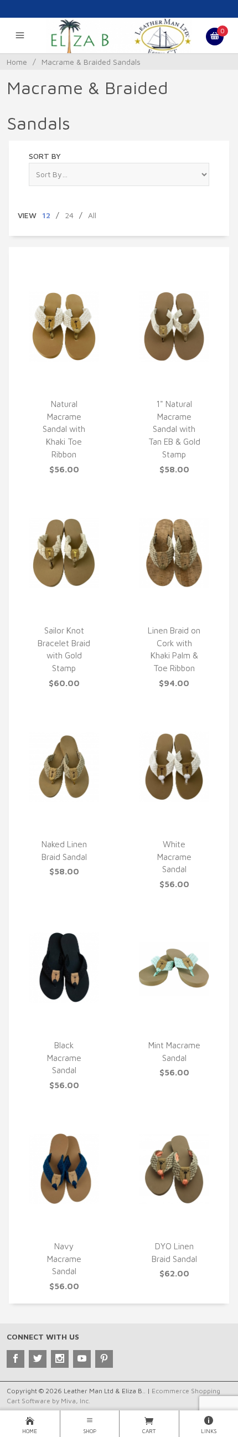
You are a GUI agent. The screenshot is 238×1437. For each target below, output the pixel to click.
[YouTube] (82, 1359)
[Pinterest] (104, 1359)
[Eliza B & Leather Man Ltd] (119, 37)
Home (17, 61)
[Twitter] (37, 1359)
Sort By (45, 156)
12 (46, 215)
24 (69, 215)
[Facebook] (15, 1359)
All (92, 215)
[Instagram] (60, 1359)
